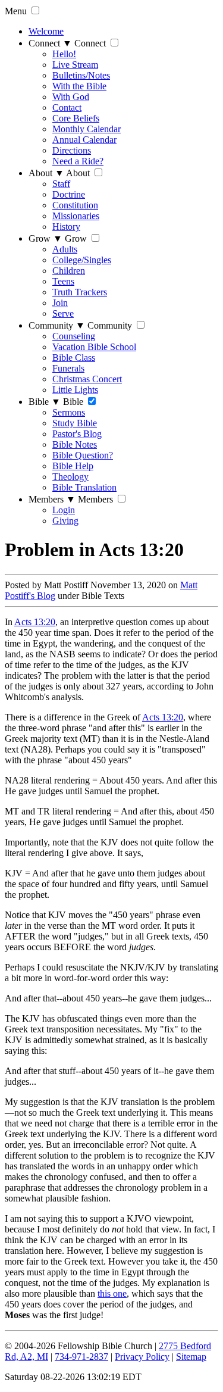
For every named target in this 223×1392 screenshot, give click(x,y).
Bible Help (72, 466)
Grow (45, 238)
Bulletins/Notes (81, 75)
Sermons (68, 412)
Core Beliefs (75, 118)
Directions (71, 150)
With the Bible (79, 86)
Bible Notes (74, 444)
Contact (66, 107)
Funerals (68, 368)
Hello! (64, 54)
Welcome (46, 31)
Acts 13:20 (34, 622)
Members (52, 499)
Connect (50, 43)
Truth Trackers (79, 292)
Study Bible (74, 423)
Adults (64, 249)
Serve (63, 313)
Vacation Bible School (94, 347)
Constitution (75, 205)
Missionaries (75, 216)
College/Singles (81, 260)
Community (57, 325)
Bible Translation (84, 487)
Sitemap (191, 1357)
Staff (61, 184)
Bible (45, 402)
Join (60, 303)
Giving (65, 521)
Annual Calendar (84, 140)
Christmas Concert (87, 379)
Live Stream (75, 65)
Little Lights (75, 390)
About (46, 173)
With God (70, 97)
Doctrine (68, 194)
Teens (63, 281)
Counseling (73, 336)
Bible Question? (82, 455)
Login (63, 510)
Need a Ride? (77, 161)
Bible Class (73, 357)
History (66, 226)
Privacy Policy (142, 1357)
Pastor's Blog (77, 434)
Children (68, 271)
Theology (70, 477)
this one (112, 1293)
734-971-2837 (81, 1357)
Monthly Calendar (86, 129)
